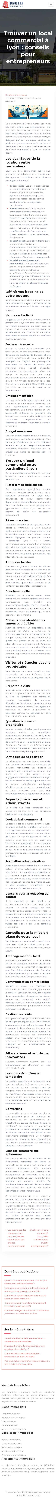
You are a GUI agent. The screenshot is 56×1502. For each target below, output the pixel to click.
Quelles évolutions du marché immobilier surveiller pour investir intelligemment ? (39, 1238)
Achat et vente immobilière (17, 95)
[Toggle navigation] (51, 5)
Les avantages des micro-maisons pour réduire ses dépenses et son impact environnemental (17, 1238)
